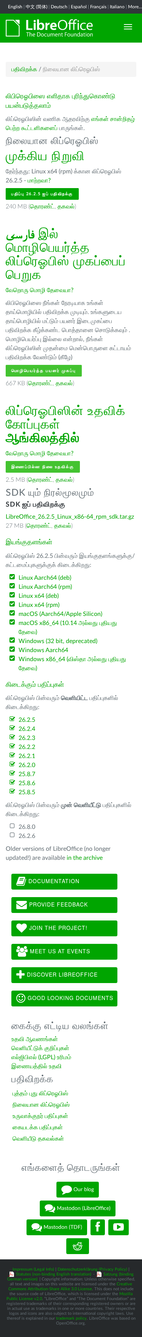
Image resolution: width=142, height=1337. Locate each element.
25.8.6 (27, 783)
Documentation (53, 880)
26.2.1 (27, 756)
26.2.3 (27, 738)
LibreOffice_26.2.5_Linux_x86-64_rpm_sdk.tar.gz (70, 517)
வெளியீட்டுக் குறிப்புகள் (40, 1048)
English (15, 7)
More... (135, 7)
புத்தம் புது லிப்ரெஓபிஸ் (40, 1093)
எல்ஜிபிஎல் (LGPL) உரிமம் (41, 1057)
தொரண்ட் (42, 207)
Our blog (83, 1189)
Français (98, 7)
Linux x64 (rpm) (39, 605)
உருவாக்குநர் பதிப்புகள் (40, 1116)
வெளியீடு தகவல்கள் (38, 1139)
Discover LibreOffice (61, 974)
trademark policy (71, 1318)
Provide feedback (57, 904)
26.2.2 (27, 747)
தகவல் (66, 207)
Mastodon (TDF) (62, 1227)
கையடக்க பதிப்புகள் (37, 1127)
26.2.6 (27, 836)
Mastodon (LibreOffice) (83, 1208)
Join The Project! (57, 927)
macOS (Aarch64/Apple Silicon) (60, 614)
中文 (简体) (36, 7)
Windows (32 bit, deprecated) (58, 641)
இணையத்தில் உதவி (36, 1066)
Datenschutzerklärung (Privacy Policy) (92, 1269)
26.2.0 (27, 765)
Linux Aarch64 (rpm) (45, 587)
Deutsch (59, 7)
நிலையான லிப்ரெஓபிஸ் (41, 1105)
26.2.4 (27, 729)
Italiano (117, 7)
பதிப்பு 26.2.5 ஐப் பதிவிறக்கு (42, 194)
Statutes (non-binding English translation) (53, 1274)
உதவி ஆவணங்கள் (34, 1039)
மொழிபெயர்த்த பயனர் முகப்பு (43, 371)
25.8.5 (27, 792)
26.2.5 (27, 720)
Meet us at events (59, 950)
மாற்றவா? (39, 181)
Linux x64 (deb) (39, 596)
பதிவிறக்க (24, 69)
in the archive (85, 858)
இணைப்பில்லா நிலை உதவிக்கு (42, 467)
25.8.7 (27, 774)
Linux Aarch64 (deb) (45, 578)
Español (79, 7)
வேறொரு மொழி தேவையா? (39, 290)
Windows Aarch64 (43, 650)
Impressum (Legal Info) (33, 1269)
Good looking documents (69, 997)
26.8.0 (27, 827)
